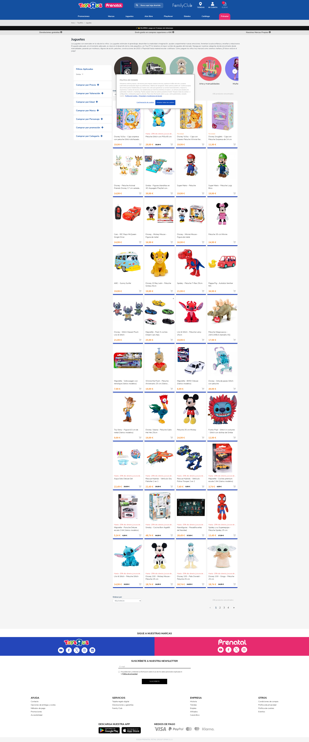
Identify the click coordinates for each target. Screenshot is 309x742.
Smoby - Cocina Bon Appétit (158, 527)
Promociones (83, 16)
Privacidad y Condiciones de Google (150, 96)
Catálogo (206, 16)
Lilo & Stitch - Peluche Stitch (126, 576)
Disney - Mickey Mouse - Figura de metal (156, 235)
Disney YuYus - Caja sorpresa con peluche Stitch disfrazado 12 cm (126, 138)
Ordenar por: (117, 597)
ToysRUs (80, 23)
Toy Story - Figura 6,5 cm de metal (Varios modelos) (126, 431)
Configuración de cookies (145, 102)
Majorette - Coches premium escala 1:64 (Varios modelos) (220, 480)
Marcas (111, 16)
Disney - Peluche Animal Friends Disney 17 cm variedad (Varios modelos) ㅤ (127, 187)
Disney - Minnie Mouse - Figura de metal (187, 235)
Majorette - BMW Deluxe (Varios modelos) (187, 382)
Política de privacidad (129, 674)
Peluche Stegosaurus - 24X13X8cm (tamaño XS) (219, 333)
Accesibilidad (36, 715)
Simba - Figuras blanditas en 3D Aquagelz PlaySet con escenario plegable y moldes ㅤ (158, 187)
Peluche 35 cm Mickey (186, 429)
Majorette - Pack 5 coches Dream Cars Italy (157, 333)
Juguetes (129, 16)
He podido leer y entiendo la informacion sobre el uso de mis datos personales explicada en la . (151, 673)
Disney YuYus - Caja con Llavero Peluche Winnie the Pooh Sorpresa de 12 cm (188, 138)
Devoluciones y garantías (122, 705)
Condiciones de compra (268, 701)
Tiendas (193, 705)
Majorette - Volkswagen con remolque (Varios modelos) (126, 382)
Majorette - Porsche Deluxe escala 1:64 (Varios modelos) (126, 529)
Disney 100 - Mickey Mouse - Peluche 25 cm (158, 578)
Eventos (261, 711)
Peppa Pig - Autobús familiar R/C (220, 284)
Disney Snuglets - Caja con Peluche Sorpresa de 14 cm (220, 138)
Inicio (73, 23)
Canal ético (195, 715)
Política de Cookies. (131, 96)
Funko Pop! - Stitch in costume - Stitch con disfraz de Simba (221, 431)
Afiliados (194, 711)
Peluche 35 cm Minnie (217, 234)
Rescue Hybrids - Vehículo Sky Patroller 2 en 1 (159, 480)
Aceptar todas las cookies (165, 102)
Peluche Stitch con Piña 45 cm (159, 136)
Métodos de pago (38, 708)
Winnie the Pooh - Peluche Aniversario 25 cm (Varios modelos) (157, 383)
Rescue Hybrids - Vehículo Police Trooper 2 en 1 (188, 480)
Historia (193, 701)
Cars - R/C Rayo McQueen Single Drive (125, 235)
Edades (187, 16)
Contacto (35, 701)
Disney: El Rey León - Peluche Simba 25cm (158, 284)
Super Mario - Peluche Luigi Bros (220, 187)
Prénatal (224, 16)
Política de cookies (266, 708)
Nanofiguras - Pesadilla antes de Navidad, (189, 529)
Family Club (117, 708)
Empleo (193, 708)
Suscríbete (155, 681)
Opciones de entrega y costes (43, 705)
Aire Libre (149, 16)
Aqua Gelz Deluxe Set (123, 478)
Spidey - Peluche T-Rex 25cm (189, 283)
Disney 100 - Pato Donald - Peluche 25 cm (189, 578)
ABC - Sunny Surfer (122, 283)
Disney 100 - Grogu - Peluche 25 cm (221, 578)
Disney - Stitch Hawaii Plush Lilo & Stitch (126, 333)
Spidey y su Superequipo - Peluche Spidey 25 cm (219, 529)
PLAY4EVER (168, 16)
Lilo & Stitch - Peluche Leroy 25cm (189, 333)
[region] (155, 91)
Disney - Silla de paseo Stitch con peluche (220, 382)
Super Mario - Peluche (186, 185)
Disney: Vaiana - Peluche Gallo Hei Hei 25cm (159, 431)
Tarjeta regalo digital (120, 701)
